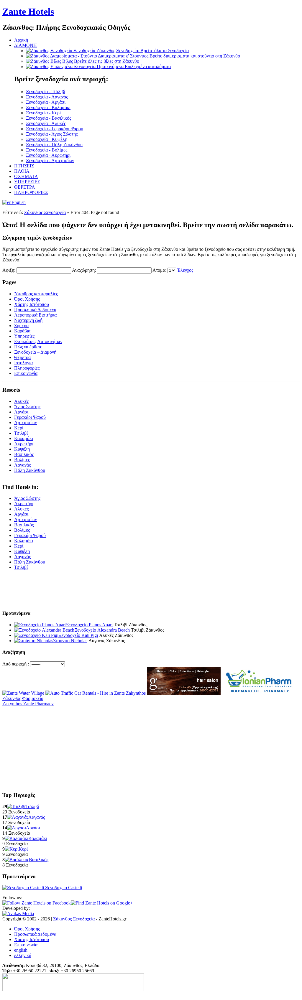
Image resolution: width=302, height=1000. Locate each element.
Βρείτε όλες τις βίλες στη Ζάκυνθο (100, 61)
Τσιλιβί (21, 433)
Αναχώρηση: (84, 270)
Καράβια (22, 330)
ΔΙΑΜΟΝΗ (25, 45)
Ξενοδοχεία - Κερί (43, 112)
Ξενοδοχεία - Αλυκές (46, 123)
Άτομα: (159, 270)
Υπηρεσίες (24, 336)
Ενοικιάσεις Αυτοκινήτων (38, 341)
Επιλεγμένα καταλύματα (134, 66)
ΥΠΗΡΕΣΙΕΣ (27, 181)
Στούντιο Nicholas (70, 640)
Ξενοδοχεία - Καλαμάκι (48, 107)
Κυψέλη (22, 449)
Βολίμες (22, 459)
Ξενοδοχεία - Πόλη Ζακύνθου (54, 144)
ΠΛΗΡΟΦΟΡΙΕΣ (31, 192)
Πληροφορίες (27, 367)
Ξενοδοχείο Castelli (63, 887)
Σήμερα (21, 325)
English (19, 202)
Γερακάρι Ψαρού (30, 417)
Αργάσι (21, 411)
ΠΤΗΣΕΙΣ (24, 165)
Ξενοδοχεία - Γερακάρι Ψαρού (54, 128)
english (20, 950)
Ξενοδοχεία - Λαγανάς (47, 96)
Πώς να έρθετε (28, 346)
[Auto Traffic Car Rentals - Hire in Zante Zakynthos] (95, 693)
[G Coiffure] (184, 693)
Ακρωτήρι (23, 443)
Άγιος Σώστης (27, 406)
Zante (28, 11)
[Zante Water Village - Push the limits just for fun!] (23, 693)
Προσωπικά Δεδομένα (35, 309)
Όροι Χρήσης (27, 299)
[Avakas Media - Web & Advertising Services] (18, 913)
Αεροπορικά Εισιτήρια (35, 314)
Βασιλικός (24, 454)
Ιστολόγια (23, 362)
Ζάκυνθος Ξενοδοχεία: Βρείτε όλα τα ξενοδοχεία (131, 50)
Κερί (18, 427)
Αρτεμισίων (25, 422)
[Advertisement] (71, 594)
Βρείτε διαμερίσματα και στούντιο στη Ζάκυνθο (169, 55)
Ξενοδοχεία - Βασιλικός (48, 118)
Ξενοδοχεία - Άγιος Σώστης (52, 133)
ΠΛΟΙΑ (21, 171)
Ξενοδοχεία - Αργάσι (45, 102)
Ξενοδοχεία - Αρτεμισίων (50, 160)
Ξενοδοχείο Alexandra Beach (102, 629)
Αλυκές (21, 401)
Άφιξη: (8, 270)
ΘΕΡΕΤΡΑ (24, 187)
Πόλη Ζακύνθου (29, 470)
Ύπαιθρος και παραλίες (36, 293)
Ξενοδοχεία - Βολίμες (46, 149)
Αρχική (21, 39)
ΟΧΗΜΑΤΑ (26, 176)
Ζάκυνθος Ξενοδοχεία (45, 212)
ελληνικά (22, 955)
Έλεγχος (185, 270)
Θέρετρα (22, 357)
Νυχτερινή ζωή (28, 320)
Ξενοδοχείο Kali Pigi (78, 635)
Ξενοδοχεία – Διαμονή (35, 352)
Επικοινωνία (25, 373)
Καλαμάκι (23, 438)
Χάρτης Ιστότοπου (31, 304)
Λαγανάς (22, 464)
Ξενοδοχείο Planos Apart (89, 624)
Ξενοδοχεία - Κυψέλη (46, 139)
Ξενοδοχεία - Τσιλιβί (45, 91)
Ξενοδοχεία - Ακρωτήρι (48, 155)
